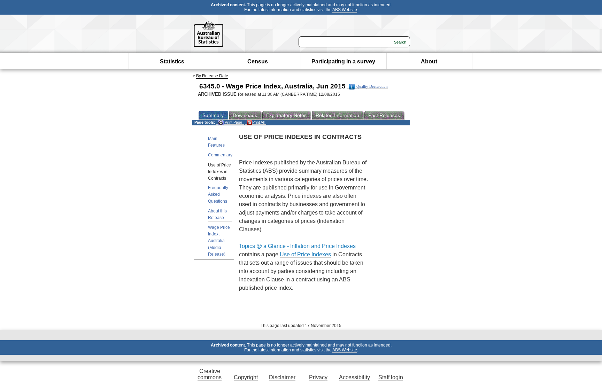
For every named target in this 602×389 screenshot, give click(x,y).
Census (257, 61)
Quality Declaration (372, 86)
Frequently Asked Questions (218, 194)
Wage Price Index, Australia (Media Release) (219, 241)
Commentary (220, 155)
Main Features (216, 142)
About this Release (217, 214)
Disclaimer (282, 377)
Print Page (233, 122)
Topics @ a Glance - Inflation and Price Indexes (297, 246)
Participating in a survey (343, 61)
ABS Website (344, 9)
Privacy (318, 377)
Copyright (246, 377)
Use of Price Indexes (305, 254)
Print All (258, 122)
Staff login (390, 377)
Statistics (172, 61)
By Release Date (212, 75)
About (429, 61)
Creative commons (210, 374)
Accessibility (354, 377)
